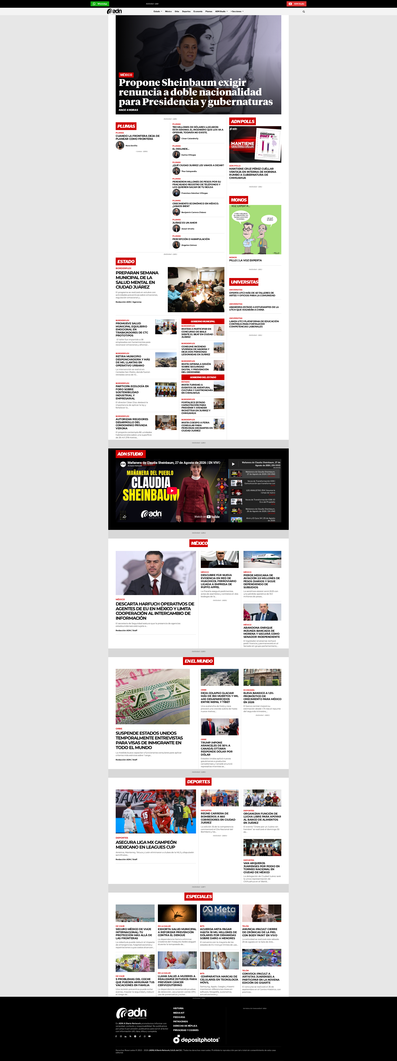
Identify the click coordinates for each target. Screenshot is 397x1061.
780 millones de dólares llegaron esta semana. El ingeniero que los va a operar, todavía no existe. (197, 130)
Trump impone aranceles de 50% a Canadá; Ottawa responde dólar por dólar (216, 748)
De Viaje (120, 926)
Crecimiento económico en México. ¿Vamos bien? (195, 205)
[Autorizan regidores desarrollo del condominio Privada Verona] (166, 422)
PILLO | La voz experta (245, 260)
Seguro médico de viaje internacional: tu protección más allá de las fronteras (134, 934)
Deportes (122, 838)
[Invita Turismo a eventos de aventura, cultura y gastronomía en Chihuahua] (219, 386)
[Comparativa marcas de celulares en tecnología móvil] (219, 960)
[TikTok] (140, 1036)
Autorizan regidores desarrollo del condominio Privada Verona (132, 424)
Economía (248, 690)
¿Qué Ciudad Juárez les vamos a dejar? (198, 165)
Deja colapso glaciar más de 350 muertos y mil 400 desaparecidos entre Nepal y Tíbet (219, 697)
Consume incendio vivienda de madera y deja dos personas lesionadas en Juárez (195, 350)
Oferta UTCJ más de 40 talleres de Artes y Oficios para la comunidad (252, 294)
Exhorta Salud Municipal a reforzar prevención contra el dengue (177, 932)
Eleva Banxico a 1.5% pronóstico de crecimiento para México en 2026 (262, 697)
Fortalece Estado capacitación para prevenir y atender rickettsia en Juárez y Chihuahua (195, 408)
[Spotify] (135, 1036)
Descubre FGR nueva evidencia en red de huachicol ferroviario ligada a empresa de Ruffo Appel (218, 581)
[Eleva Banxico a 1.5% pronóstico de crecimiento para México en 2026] (262, 677)
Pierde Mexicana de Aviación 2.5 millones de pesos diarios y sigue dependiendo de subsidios (261, 581)
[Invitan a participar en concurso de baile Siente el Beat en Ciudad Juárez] (219, 330)
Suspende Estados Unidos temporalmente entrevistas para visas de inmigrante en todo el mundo (149, 740)
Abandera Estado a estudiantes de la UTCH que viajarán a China (254, 308)
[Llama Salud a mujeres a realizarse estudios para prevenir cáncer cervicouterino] (177, 960)
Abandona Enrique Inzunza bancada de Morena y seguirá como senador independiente (261, 632)
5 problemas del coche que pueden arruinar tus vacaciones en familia (135, 982)
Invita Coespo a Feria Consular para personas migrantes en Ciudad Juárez (197, 426)
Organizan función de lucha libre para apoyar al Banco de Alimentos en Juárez (262, 818)
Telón (245, 926)
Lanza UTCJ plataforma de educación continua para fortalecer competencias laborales (254, 324)
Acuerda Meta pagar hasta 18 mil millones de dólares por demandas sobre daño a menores (218, 934)
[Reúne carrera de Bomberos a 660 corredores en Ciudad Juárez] (220, 798)
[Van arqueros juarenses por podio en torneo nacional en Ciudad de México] (262, 847)
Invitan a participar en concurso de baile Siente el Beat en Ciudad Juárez (197, 332)
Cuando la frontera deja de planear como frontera (137, 137)
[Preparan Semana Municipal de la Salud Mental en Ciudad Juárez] (196, 289)
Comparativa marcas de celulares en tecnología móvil (219, 979)
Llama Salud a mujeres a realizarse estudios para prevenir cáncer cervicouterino (177, 981)
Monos (233, 257)
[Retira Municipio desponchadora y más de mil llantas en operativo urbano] (166, 359)
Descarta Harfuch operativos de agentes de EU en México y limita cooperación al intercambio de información (155, 611)
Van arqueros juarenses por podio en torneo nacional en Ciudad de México (261, 868)
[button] (282, 11)
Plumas (120, 133)
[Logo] (115, 11)
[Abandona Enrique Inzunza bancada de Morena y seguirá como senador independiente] (262, 612)
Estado (185, 382)
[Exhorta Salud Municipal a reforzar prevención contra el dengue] (177, 913)
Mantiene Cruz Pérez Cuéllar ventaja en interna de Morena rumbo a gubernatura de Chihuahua (252, 173)
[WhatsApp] (144, 1036)
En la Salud (164, 926)
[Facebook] (116, 1036)
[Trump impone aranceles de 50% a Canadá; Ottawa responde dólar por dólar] (220, 726)
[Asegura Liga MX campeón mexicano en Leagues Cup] (156, 811)
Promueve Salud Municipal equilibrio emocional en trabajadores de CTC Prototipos (132, 329)
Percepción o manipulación (191, 239)
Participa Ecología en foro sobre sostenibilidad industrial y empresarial (132, 392)
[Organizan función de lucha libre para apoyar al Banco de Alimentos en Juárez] (262, 798)
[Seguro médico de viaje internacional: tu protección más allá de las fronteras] (135, 913)
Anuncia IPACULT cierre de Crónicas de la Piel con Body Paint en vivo (259, 932)
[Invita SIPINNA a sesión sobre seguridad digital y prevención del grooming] (219, 365)
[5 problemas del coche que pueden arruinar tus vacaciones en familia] (135, 963)
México (126, 75)
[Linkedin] (125, 1036)
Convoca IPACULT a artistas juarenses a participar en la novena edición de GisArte (260, 978)
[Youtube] (149, 1036)
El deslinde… (180, 148)
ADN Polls (235, 166)
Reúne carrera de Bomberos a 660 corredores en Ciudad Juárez (218, 818)
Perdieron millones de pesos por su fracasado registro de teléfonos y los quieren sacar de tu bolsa (196, 184)
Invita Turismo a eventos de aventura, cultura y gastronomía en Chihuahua (197, 388)
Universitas (235, 290)
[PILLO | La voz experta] (255, 229)
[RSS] (130, 1036)
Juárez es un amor (184, 222)
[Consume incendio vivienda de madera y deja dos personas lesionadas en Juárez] (219, 347)
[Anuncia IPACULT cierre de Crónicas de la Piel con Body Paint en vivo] (261, 913)
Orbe (119, 728)
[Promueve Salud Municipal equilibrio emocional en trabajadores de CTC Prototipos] (166, 326)
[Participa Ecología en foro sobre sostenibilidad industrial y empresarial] (166, 389)
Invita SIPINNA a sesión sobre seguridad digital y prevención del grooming (196, 368)
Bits (202, 926)
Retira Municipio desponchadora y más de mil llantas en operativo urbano (133, 361)
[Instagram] (121, 1036)
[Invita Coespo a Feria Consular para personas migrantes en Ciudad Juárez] (219, 424)
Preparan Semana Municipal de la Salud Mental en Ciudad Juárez (137, 280)
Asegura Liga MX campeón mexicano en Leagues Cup (146, 845)
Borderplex (123, 268)
